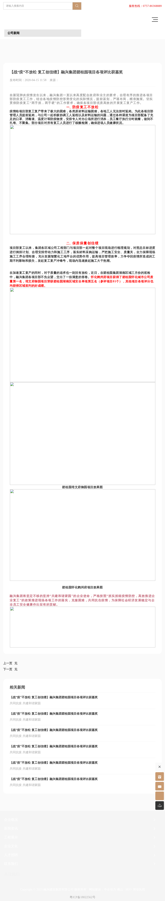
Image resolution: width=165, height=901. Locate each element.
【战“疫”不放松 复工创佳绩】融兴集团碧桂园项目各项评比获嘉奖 (54, 697)
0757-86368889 (152, 6)
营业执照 (139, 889)
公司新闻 (14, 33)
